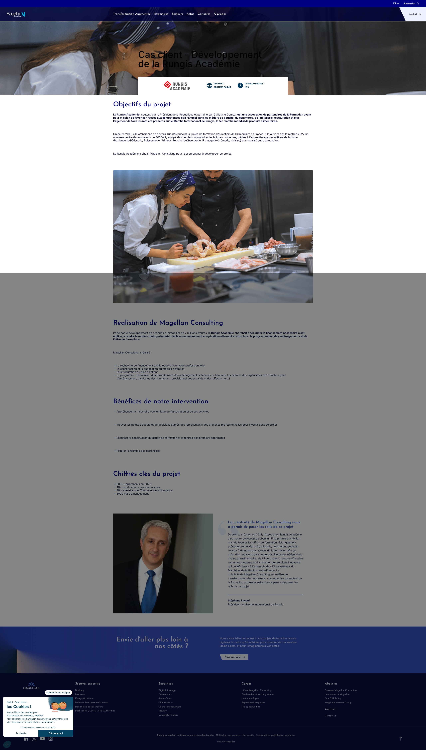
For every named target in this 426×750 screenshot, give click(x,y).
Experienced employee (253, 702)
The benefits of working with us (258, 694)
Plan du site (248, 735)
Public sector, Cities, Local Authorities (95, 711)
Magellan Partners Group (338, 702)
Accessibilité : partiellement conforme (275, 735)
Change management (169, 707)
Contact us (330, 716)
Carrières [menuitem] (204, 14)
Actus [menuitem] (190, 14)
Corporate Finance (168, 715)
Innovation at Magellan (337, 694)
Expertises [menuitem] (161, 14)
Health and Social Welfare (89, 707)
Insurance (80, 694)
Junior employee (250, 698)
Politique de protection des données (196, 735)
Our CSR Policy (333, 698)
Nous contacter (233, 657)
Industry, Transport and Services (91, 702)
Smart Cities (164, 698)
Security (162, 711)
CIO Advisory (165, 702)
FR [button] (394, 3)
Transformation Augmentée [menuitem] (132, 14)
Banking (79, 690)
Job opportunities (251, 707)
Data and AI (164, 694)
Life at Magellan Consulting (256, 690)
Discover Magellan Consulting (341, 690)
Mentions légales (166, 735)
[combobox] (396, 3)
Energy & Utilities (84, 698)
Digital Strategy (166, 690)
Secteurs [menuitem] (177, 14)
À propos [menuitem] (220, 14)
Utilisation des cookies (228, 735)
